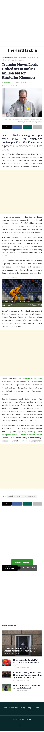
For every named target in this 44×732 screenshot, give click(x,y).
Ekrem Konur (36, 163)
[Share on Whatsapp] (27, 127)
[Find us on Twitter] (20, 724)
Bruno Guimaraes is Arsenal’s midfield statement (26, 686)
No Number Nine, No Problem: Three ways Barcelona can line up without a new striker (27, 675)
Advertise (14, 708)
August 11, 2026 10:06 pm (21, 680)
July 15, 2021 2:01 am (21, 82)
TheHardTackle (22, 50)
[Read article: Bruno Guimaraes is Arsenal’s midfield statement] (6, 687)
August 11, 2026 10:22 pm (21, 668)
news (9, 57)
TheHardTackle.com (24, 720)
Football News (27, 568)
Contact (36, 708)
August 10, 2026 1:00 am (20, 691)
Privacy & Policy (25, 708)
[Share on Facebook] (17, 127)
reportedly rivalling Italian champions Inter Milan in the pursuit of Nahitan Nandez (22, 434)
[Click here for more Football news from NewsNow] (11, 568)
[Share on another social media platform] (37, 127)
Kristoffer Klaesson (15, 496)
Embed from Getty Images (10, 278)
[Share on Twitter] (7, 127)
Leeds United (30, 496)
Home (4, 57)
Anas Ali (7, 82)
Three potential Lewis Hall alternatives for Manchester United (26, 662)
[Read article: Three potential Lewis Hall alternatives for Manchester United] (6, 662)
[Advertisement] (22, 23)
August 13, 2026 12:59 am (11, 654)
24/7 (33, 568)
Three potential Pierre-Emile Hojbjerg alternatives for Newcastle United (20, 649)
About (6, 708)
